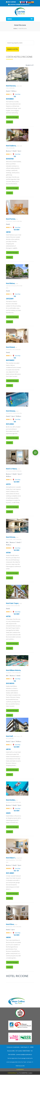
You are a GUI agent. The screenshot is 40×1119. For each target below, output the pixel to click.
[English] (23, 2)
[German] (29, 2)
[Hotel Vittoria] (17, 532)
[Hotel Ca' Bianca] (17, 464)
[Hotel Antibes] (17, 795)
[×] (35, 452)
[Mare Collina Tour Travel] (20, 1005)
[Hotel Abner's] (17, 853)
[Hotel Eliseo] (17, 919)
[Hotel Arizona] (17, 406)
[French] (26, 2)
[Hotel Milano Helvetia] (17, 665)
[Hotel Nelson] (17, 278)
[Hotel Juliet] (17, 141)
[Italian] (20, 2)
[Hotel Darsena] (17, 81)
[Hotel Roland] (17, 342)
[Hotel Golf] (17, 731)
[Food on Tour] (20, 1017)
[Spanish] (32, 2)
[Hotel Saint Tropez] (17, 598)
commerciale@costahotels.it (19, 4)
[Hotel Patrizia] (17, 214)
